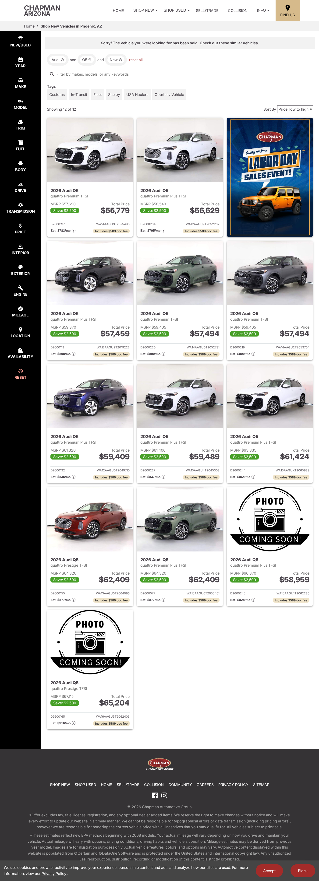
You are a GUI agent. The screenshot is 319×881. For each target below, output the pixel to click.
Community (180, 784)
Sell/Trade (207, 10)
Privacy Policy (233, 784)
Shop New (143, 10)
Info (261, 10)
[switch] (57, 94)
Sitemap (261, 784)
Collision (238, 10)
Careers (205, 784)
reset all (136, 59)
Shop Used (175, 10)
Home (118, 10)
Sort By (269, 109)
